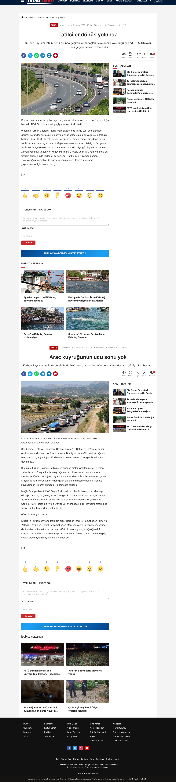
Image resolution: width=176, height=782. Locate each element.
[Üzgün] (100, 190)
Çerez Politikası (97, 759)
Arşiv (92, 736)
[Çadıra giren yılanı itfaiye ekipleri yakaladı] (87, 691)
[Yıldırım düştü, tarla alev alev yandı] (87, 654)
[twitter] (30, 55)
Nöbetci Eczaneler (121, 736)
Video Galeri (73, 728)
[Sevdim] (47, 190)
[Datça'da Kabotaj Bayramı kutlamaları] (42, 318)
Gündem (27, 728)
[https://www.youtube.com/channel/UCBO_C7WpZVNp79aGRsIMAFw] (87, 748)
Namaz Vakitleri (120, 740)
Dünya (26, 724)
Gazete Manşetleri (121, 732)
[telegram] (42, 55)
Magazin (27, 732)
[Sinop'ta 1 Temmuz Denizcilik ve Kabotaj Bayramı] (87, 318)
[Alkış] (36, 190)
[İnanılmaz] (90, 190)
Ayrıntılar (133, 779)
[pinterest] (55, 55)
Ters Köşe (49, 736)
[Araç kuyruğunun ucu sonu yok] (65, 407)
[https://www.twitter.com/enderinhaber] (75, 748)
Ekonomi (48, 724)
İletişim (84, 759)
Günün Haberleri (98, 732)
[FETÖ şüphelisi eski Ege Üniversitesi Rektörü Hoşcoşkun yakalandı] (42, 654)
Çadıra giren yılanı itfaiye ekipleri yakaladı (82, 709)
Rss (57, 759)
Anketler (117, 724)
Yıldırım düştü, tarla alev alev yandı (85, 672)
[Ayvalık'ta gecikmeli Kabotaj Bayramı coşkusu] (42, 281)
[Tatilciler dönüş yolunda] (65, 88)
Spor (25, 736)
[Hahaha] (79, 190)
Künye (76, 759)
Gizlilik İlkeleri (112, 759)
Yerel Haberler (97, 728)
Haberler (30, 17)
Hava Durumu (119, 728)
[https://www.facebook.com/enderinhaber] (69, 748)
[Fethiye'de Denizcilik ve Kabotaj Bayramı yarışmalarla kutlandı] (87, 281)
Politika (47, 732)
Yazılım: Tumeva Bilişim (87, 773)
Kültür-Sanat (50, 728)
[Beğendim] (25, 190)
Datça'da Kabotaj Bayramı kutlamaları (38, 336)
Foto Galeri (72, 724)
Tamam (143, 779)
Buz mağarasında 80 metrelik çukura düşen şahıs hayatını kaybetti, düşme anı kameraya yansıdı (41, 709)
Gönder (28, 242)
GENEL (39, 17)
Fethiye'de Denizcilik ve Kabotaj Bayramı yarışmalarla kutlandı (86, 299)
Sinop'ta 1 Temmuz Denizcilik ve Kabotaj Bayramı (86, 336)
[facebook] (23, 55)
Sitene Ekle (66, 759)
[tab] (29, 209)
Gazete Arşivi (96, 740)
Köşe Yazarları (73, 732)
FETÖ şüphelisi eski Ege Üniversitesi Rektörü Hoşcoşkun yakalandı (42, 672)
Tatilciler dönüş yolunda (55, 17)
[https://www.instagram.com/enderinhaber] (81, 748)
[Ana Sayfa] (22, 17)
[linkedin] (49, 55)
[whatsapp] (36, 55)
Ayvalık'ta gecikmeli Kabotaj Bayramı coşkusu (40, 299)
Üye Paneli (95, 724)
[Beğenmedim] (57, 190)
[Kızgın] (68, 190)
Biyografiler (72, 736)
